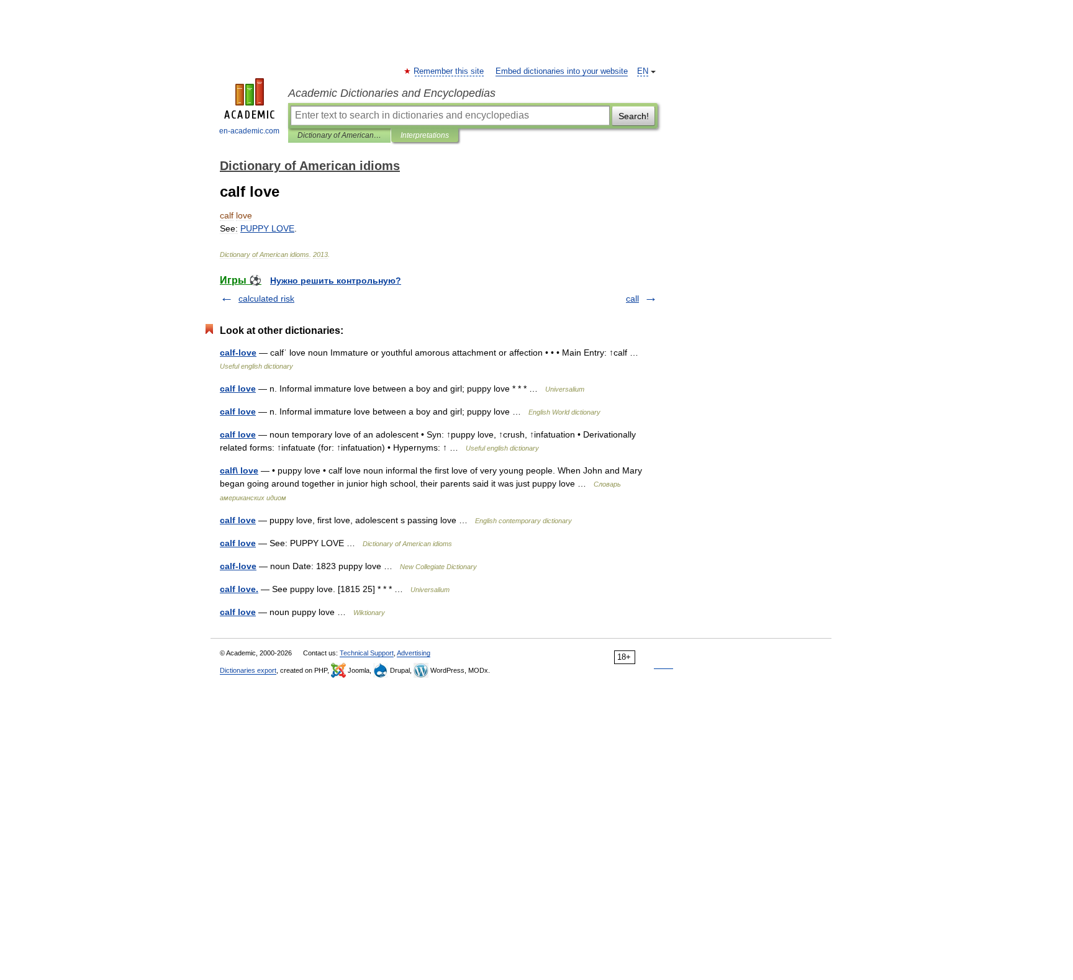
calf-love (238, 352)
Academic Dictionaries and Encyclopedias (392, 93)
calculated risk (266, 298)
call (632, 298)
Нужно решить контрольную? (335, 280)
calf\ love (239, 470)
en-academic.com (249, 131)
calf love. (239, 589)
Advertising (413, 653)
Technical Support (367, 653)
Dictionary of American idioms (339, 135)
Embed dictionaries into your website (562, 71)
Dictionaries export (248, 670)
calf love (238, 388)
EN (642, 71)
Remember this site (449, 71)
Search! (633, 116)
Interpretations (425, 135)
